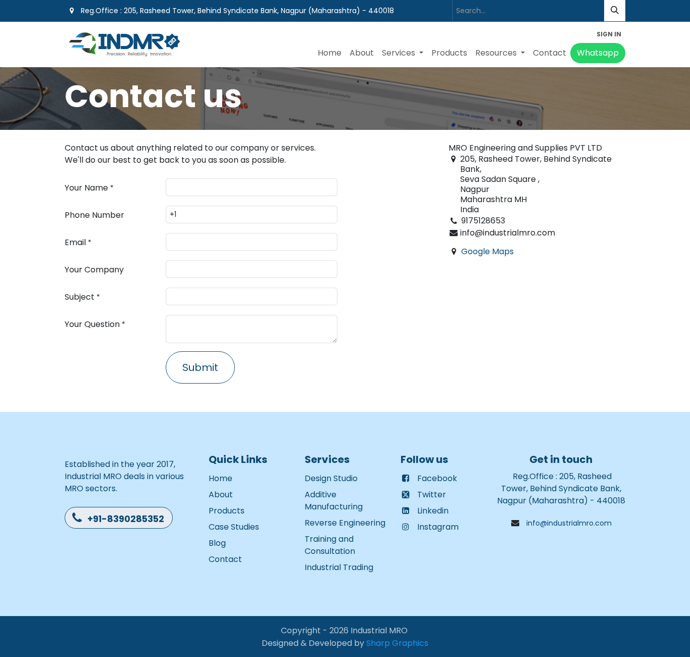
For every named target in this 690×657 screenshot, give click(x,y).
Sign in (609, 34)
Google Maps (487, 251)
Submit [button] (200, 367)
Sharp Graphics (397, 642)
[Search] (614, 10)
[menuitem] (330, 53)
